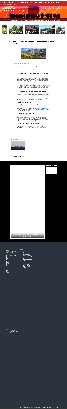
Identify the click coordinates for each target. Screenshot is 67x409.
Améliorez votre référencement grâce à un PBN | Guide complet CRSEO (27, 266)
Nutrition (31, 2)
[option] (21, 20)
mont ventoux (20, 75)
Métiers (41, 2)
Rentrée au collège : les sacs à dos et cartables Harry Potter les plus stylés (44, 20)
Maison (36, 2)
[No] (65, 407)
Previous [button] (48, 165)
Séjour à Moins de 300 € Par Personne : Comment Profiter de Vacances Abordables (25, 32)
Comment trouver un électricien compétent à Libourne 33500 (21, 20)
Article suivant (50, 152)
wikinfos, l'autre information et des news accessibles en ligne (14, 11)
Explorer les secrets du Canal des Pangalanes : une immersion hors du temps (10, 32)
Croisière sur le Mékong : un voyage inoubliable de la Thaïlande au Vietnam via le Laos (41, 32)
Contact (14, 4)
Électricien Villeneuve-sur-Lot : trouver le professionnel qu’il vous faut (28, 259)
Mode (18, 2)
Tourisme (18, 133)
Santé (8, 2)
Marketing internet (55, 2)
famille (33, 120)
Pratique (13, 2)
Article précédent (17, 152)
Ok (57, 407)
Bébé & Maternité (24, 2)
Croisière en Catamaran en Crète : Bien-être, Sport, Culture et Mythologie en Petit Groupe (57, 32)
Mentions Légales (39, 248)
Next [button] (55, 165)
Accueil (4, 2)
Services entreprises (7, 4)
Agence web (46, 2)
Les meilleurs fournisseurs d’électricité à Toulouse (27, 234)
